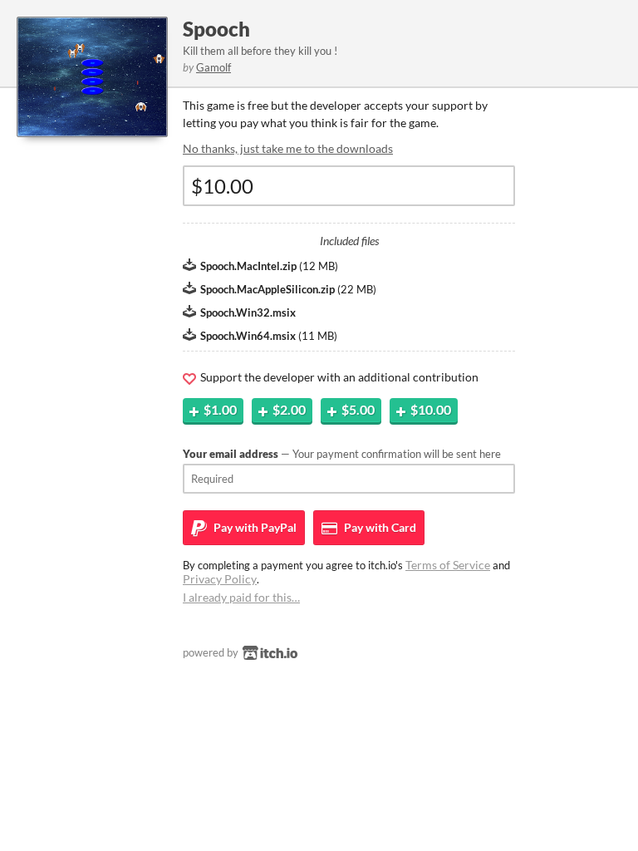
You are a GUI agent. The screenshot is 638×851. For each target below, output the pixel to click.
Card (378, 527)
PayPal (254, 527)
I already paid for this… (241, 597)
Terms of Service (447, 565)
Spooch (216, 29)
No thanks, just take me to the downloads (288, 148)
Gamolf (213, 67)
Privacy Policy (220, 579)
